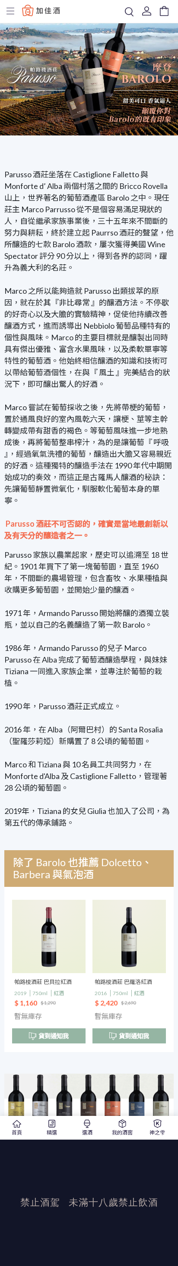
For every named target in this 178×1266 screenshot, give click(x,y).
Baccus (41, 10)
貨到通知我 (53, 1036)
